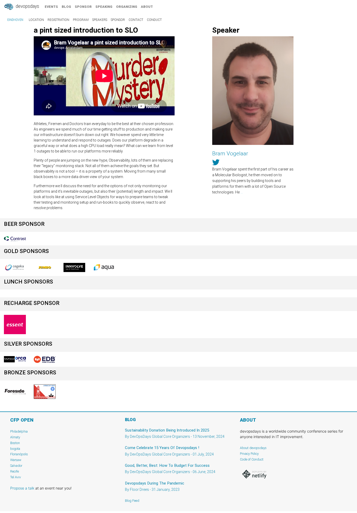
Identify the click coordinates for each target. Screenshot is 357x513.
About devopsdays (253, 448)
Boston (15, 443)
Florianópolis (19, 454)
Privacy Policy (249, 454)
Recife (14, 471)
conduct (154, 20)
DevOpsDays (27, 6)
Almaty (15, 437)
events (51, 7)
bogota (15, 449)
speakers (99, 20)
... (241, 192)
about (147, 7)
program (81, 20)
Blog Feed (132, 501)
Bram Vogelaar (230, 153)
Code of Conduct (251, 459)
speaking (103, 7)
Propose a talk (22, 488)
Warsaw (15, 460)
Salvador (16, 466)
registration (58, 20)
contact (136, 20)
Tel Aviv (15, 477)
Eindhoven (15, 20)
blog (66, 7)
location (36, 20)
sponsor (83, 7)
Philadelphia (19, 431)
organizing (126, 7)
